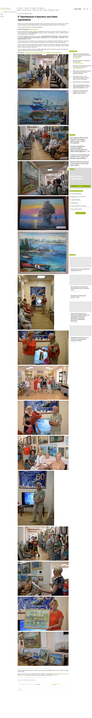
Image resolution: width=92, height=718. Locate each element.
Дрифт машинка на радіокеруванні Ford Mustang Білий (80, 269)
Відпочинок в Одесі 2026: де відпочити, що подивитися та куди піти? (82, 66)
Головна (20, 8)
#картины (19, 680)
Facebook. (23, 675)
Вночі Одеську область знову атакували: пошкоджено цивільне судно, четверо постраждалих (81, 78)
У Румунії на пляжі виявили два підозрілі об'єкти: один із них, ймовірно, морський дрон (80, 92)
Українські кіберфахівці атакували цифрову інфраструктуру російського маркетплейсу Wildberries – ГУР (82, 86)
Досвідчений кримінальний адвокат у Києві (78, 296)
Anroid (55, 675)
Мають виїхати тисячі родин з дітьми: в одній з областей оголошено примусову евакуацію (82, 72)
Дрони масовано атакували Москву (81, 82)
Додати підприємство (80, 213)
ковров (33, 29)
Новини (27, 8)
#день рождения (32, 680)
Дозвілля (41, 8)
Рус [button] (84, 8)
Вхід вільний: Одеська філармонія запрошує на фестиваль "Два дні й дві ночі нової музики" (82, 55)
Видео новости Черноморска (76, 177)
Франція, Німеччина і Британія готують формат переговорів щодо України (79, 163)
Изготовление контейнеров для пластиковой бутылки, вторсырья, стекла (80, 288)
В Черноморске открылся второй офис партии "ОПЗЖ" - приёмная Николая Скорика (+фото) (42, 52)
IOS (52, 675)
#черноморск (26, 680)
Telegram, (63, 673)
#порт (23, 680)
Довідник (34, 8)
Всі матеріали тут (81, 186)
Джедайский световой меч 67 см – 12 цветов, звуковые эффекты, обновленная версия (80, 339)
